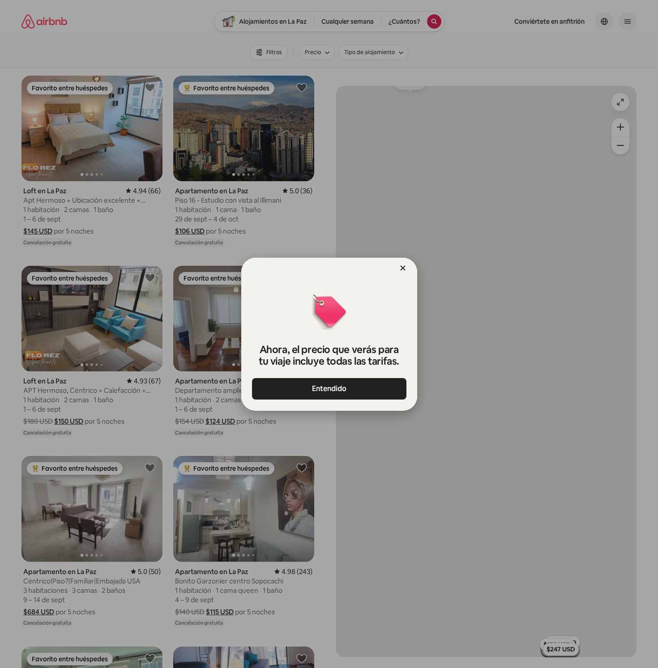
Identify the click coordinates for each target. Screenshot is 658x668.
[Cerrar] (402, 268)
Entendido (329, 388)
